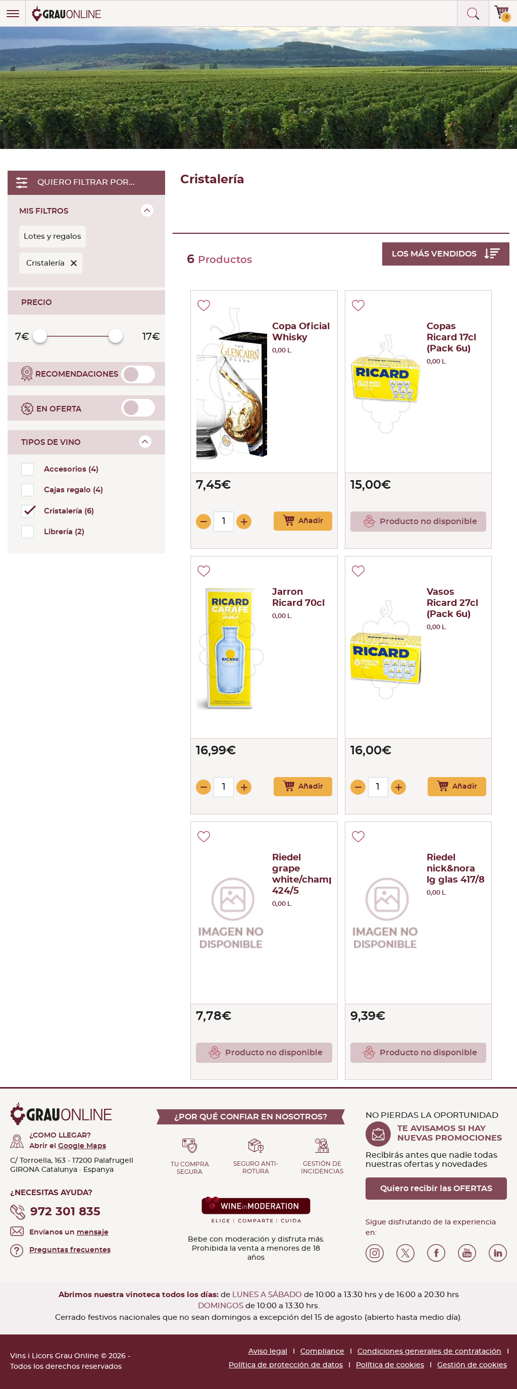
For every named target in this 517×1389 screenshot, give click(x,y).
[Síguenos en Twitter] (405, 1253)
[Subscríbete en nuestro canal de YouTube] (467, 1253)
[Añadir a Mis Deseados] (203, 305)
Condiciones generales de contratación (429, 1351)
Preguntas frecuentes (70, 1250)
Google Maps (82, 1146)
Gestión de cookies (472, 1365)
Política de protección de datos (286, 1365)
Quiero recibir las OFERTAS (436, 1189)
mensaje (93, 1232)
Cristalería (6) (69, 511)
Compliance (322, 1351)
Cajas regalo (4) (73, 490)
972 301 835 (65, 1212)
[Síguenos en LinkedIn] (498, 1253)
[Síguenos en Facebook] (436, 1253)
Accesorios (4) (71, 469)
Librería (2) (64, 532)
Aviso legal (267, 1351)
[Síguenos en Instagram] (375, 1253)
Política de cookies (390, 1365)
